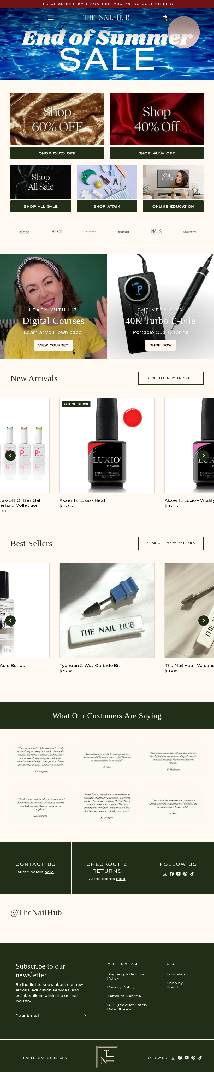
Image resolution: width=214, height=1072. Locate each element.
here (49, 872)
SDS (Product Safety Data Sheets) (127, 1007)
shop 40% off (157, 153)
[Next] (203, 455)
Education (177, 974)
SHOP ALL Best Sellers (170, 543)
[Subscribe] (85, 1016)
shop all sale (40, 206)
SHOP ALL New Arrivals (171, 378)
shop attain (106, 206)
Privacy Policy (121, 987)
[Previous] (10, 455)
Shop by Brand (175, 985)
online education (173, 206)
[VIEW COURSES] (53, 306)
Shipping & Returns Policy (126, 976)
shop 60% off (57, 153)
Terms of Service (124, 996)
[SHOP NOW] (160, 306)
